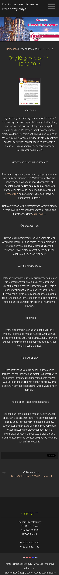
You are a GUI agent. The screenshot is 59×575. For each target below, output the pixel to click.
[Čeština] (24, 557)
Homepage (12, 49)
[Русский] (33, 557)
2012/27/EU (38, 214)
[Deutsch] (30, 557)
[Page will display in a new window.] (29, 91)
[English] (27, 557)
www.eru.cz (12, 194)
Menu (51, 6)
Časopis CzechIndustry (29, 572)
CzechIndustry (10, 572)
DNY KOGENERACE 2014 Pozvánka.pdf (31, 476)
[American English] (36, 557)
